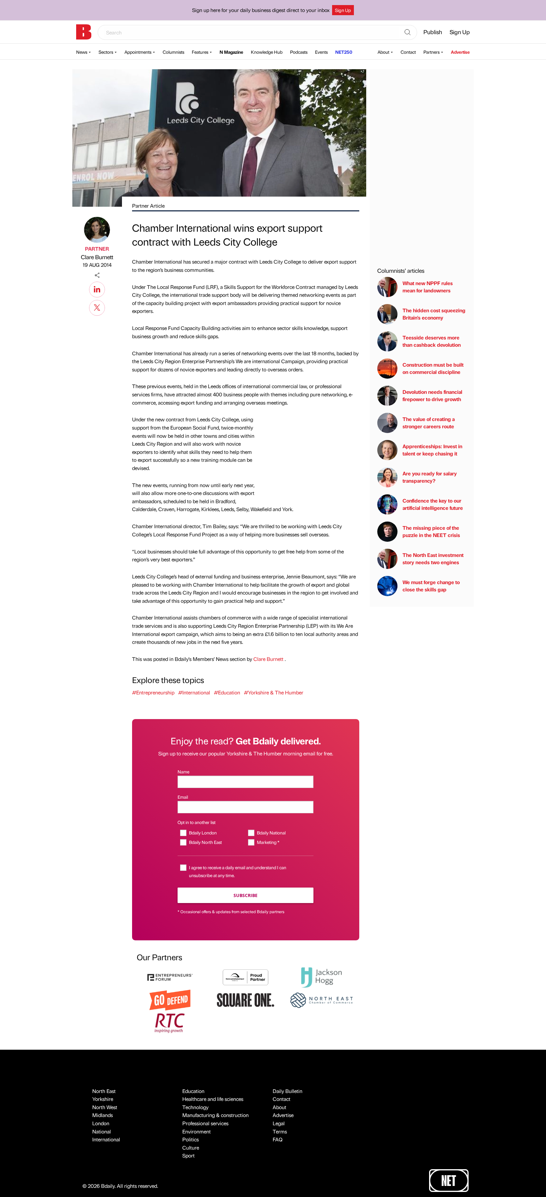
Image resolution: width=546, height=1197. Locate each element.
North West (104, 1107)
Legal (279, 1123)
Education (193, 1091)
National (101, 1131)
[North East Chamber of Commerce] (321, 999)
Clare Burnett (97, 256)
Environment (196, 1131)
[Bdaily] (83, 32)
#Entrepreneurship (153, 692)
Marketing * (268, 842)
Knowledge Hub (266, 52)
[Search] (407, 32)
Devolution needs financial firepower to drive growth (432, 395)
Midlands (102, 1115)
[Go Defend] (170, 999)
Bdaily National (271, 832)
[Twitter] (97, 307)
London (100, 1123)
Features (200, 52)
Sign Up (343, 10)
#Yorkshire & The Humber (273, 692)
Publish (432, 31)
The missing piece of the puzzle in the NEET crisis (431, 531)
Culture (190, 1147)
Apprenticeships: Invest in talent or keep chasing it (432, 450)
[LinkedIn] (97, 288)
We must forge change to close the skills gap (431, 586)
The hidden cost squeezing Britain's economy (434, 314)
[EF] (170, 976)
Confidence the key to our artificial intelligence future (433, 504)
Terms (280, 1131)
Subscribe (246, 895)
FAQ (277, 1139)
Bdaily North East (205, 842)
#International (194, 692)
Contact (408, 52)
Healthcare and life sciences (212, 1099)
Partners (431, 52)
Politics (190, 1139)
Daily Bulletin (287, 1091)
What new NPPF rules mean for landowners (428, 287)
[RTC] (170, 1022)
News (81, 52)
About (383, 52)
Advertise (460, 52)
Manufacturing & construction (215, 1115)
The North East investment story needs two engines (433, 558)
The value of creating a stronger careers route (429, 423)
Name (183, 771)
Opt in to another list (196, 822)
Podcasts (298, 52)
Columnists (173, 52)
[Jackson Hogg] (321, 976)
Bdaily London (202, 832)
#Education (227, 692)
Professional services (205, 1123)
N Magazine (231, 52)
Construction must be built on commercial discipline (433, 368)
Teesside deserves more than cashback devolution (432, 341)
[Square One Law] (245, 999)
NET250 (343, 52)
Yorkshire (102, 1099)
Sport (188, 1155)
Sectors (106, 52)
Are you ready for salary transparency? (430, 477)
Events (321, 52)
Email (183, 797)
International (106, 1139)
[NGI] (245, 976)
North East (104, 1091)
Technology (195, 1107)
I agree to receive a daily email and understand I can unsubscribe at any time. (237, 871)
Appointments (137, 52)
